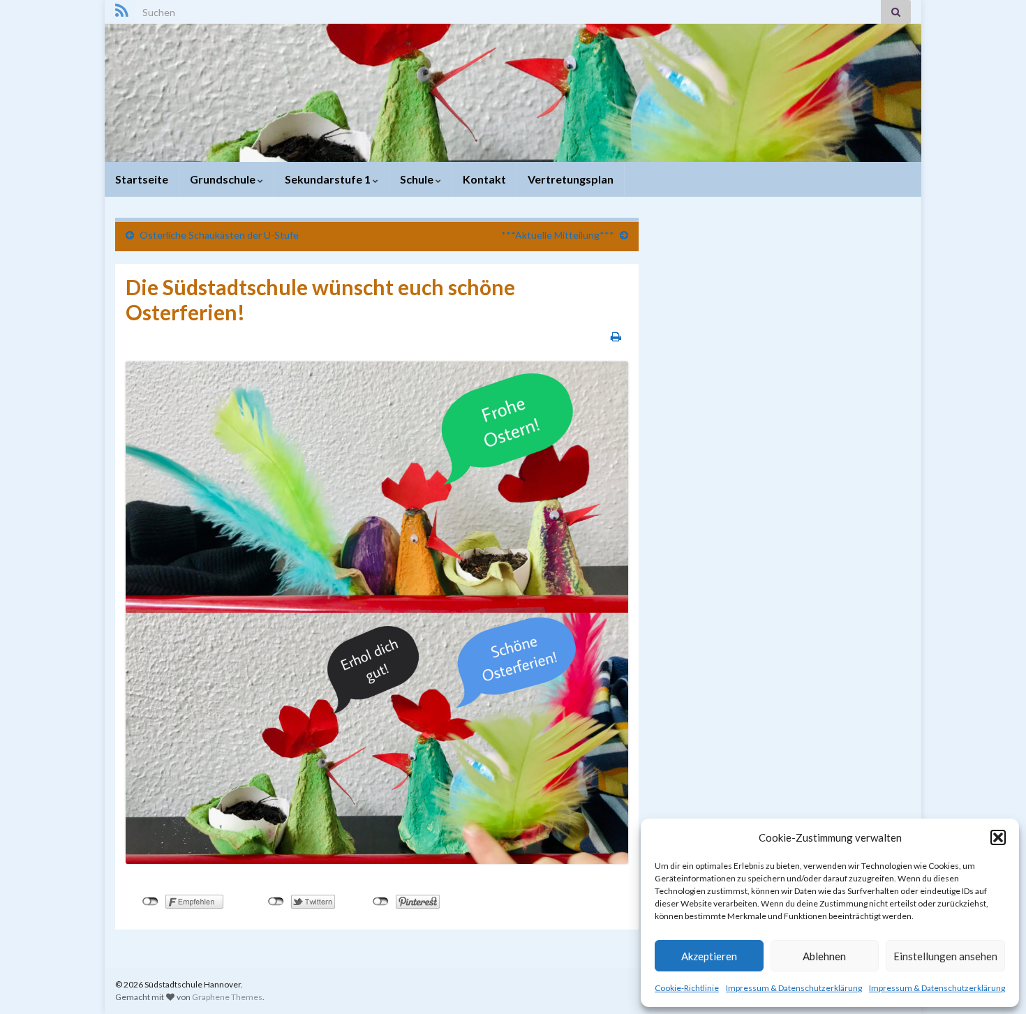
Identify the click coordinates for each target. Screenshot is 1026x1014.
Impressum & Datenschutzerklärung (794, 988)
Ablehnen (824, 956)
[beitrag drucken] (616, 336)
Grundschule (224, 179)
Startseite (141, 179)
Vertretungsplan (571, 179)
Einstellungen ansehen (945, 956)
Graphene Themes (227, 997)
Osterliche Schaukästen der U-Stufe (219, 235)
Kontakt (484, 179)
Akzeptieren (709, 956)
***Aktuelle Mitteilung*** (557, 235)
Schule (418, 179)
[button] (998, 837)
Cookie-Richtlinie (687, 988)
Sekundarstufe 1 (329, 179)
